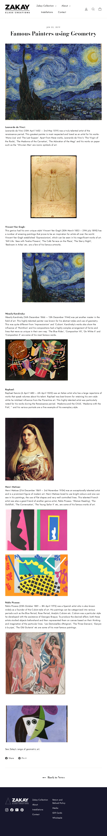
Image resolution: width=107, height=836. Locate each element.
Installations (47, 12)
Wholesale (57, 817)
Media (55, 808)
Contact (62, 12)
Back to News (56, 777)
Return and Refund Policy (58, 801)
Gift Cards (57, 812)
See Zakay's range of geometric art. (22, 749)
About (65, 5)
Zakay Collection (45, 5)
